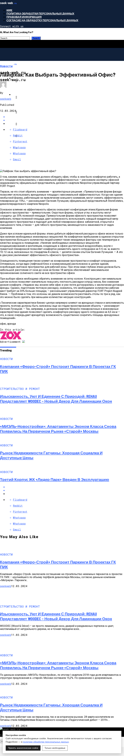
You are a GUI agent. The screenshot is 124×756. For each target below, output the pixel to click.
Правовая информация (24, 16)
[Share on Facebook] (65, 487)
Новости (19, 78)
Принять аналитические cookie (23, 748)
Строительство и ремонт (31, 94)
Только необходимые (55, 748)
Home (9, 10)
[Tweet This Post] (65, 490)
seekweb (5, 98)
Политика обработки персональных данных (40, 13)
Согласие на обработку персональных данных (42, 20)
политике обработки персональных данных (46, 741)
